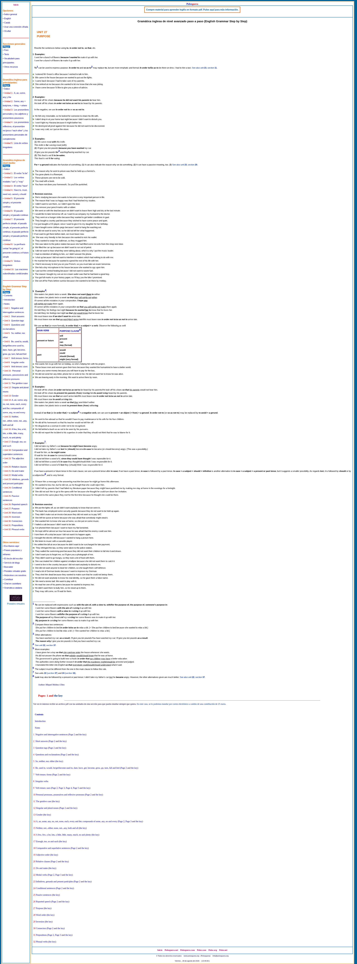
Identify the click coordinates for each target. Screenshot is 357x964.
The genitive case (16, 383)
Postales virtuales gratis (15, 571)
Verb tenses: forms (16, 358)
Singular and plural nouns (47, 808)
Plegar (6, 47)
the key (58, 695)
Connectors (13, 521)
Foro (6, 50)
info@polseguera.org (221, 956)
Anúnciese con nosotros (15, 575)
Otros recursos (11, 67)
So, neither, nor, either (45, 761)
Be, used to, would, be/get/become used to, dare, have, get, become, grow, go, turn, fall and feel (77, 768)
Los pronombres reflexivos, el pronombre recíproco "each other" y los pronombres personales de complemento (16, 130)
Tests (6, 54)
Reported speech (15, 504)
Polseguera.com (187, 950)
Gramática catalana (13, 588)
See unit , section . (45, 645)
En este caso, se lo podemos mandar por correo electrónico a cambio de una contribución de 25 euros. (181, 704)
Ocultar (7, 31)
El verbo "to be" (16, 173)
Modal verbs (13, 475)
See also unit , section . (204, 68)
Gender (11, 396)
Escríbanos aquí (11, 546)
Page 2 (72, 734)
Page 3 (62, 788)
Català (7, 22)
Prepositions (13, 525)
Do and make (14, 471)
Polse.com (201, 950)
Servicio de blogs (12, 562)
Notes (7, 304)
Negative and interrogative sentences (51, 734)
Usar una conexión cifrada (16, 27)
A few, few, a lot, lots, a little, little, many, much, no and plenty (14, 433)
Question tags (14, 320)
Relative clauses (15, 467)
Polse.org (212, 950)
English (7, 18)
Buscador (8, 567)
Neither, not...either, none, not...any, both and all (15, 420)
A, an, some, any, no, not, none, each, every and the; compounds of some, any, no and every (76, 821)
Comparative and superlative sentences (53, 848)
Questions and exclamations (47, 754)
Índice (7, 89)
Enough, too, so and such (47, 841)
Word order (13, 513)
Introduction (9, 300)
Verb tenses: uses (16, 366)
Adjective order (43, 855)
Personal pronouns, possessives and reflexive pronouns (15, 375)
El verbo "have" (16, 186)
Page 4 (69, 788)
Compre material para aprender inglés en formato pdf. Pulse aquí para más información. (192, 9)
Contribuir (8, 579)
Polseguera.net (171, 950)
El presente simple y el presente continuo (13, 202)
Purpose (11, 508)
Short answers (14, 316)
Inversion (12, 517)
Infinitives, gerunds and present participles (54, 881)
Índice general (10, 14)
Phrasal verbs (14, 529)
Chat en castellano (12, 583)
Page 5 (76, 788)
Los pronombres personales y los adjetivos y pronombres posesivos (16, 113)
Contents (8, 295)
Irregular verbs (14, 362)
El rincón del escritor (13, 558)
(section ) (51, 673)
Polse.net (223, 950)
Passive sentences (43, 895)
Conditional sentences (45, 888)
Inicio (16, 5)
